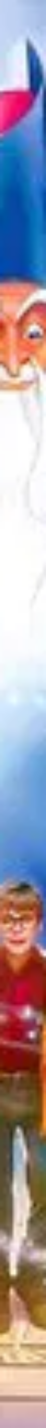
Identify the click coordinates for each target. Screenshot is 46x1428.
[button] (23, 478)
